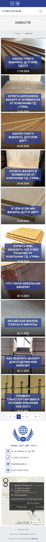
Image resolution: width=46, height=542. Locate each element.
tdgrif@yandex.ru (19, 464)
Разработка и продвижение (23, 539)
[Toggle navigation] (40, 11)
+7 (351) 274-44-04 (11, 11)
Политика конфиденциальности (23, 534)
